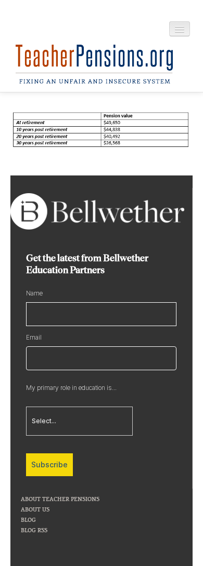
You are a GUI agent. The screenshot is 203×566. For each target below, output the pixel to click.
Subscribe (49, 464)
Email (34, 337)
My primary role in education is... (71, 388)
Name (34, 293)
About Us (35, 509)
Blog (28, 519)
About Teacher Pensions (60, 499)
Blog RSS (34, 530)
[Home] (94, 64)
